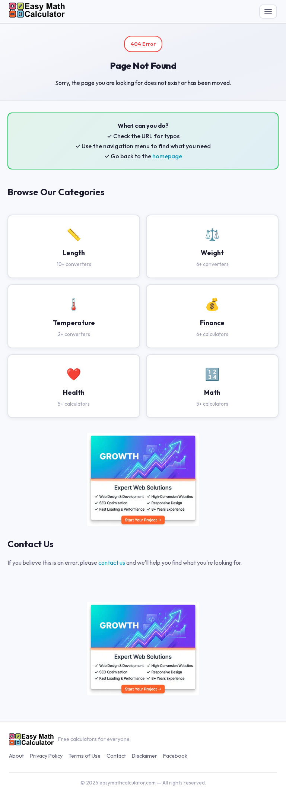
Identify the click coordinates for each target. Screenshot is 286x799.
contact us (111, 562)
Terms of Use (85, 755)
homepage (167, 156)
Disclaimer (144, 755)
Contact (116, 755)
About (16, 755)
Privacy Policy (46, 755)
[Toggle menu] (268, 11)
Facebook (175, 755)
